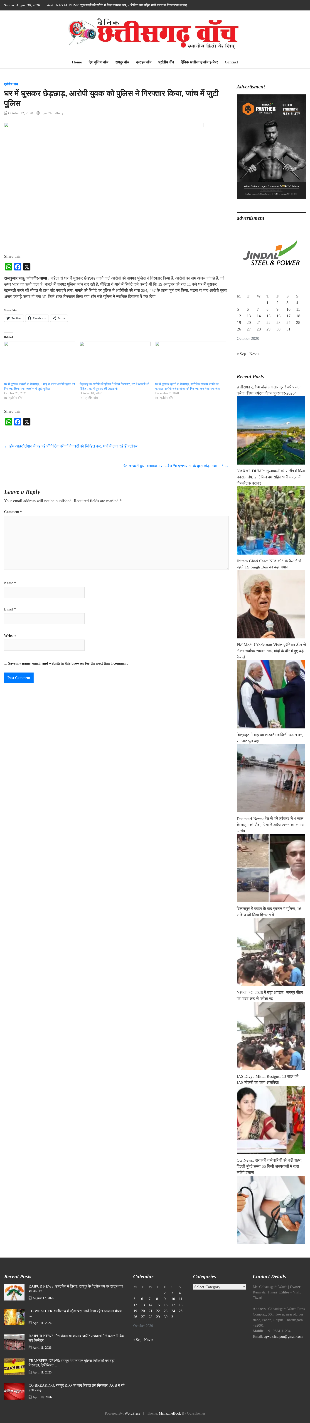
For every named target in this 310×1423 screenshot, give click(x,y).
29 (268, 329)
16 (278, 316)
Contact (231, 62)
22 (268, 322)
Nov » (254, 354)
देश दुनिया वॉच (98, 62)
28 (259, 329)
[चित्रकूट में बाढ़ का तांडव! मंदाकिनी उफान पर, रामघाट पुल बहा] (271, 778)
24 (288, 322)
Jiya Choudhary (52, 113)
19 (239, 322)
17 (288, 316)
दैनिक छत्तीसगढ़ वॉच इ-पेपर (199, 62)
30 (278, 329)
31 (288, 329)
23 (278, 322)
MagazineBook (170, 1413)
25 (298, 322)
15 (268, 316)
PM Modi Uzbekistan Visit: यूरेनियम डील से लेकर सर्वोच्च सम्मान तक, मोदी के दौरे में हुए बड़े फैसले (271, 651)
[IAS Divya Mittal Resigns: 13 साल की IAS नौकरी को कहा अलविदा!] (271, 1120)
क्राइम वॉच (144, 62)
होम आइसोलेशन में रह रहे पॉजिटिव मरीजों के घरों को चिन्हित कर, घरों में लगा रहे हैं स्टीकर (71, 446)
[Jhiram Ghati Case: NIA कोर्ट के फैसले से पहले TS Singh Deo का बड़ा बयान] (271, 604)
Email (10, 609)
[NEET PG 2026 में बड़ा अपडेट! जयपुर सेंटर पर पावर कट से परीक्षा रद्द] (271, 1036)
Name (10, 583)
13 (249, 316)
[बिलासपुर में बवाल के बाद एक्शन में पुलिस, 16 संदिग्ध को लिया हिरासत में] (271, 952)
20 (249, 322)
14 (259, 316)
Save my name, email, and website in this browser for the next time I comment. (68, 663)
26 (239, 329)
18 (298, 316)
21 (259, 322)
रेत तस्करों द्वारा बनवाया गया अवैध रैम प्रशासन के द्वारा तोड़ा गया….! (176, 466)
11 (298, 309)
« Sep (241, 354)
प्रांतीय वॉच (166, 62)
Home (77, 62)
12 (239, 316)
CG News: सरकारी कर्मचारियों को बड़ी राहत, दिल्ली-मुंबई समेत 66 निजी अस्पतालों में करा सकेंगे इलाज (270, 1166)
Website (10, 636)
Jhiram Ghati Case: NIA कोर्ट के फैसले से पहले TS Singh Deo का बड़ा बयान (105, 5)
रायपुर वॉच (122, 62)
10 (288, 309)
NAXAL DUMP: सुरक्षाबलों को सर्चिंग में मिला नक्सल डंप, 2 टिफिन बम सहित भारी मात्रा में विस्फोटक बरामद (271, 477)
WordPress (132, 1413)
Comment (13, 512)
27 (249, 329)
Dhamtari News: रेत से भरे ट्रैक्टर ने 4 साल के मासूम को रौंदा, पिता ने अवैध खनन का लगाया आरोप (271, 824)
